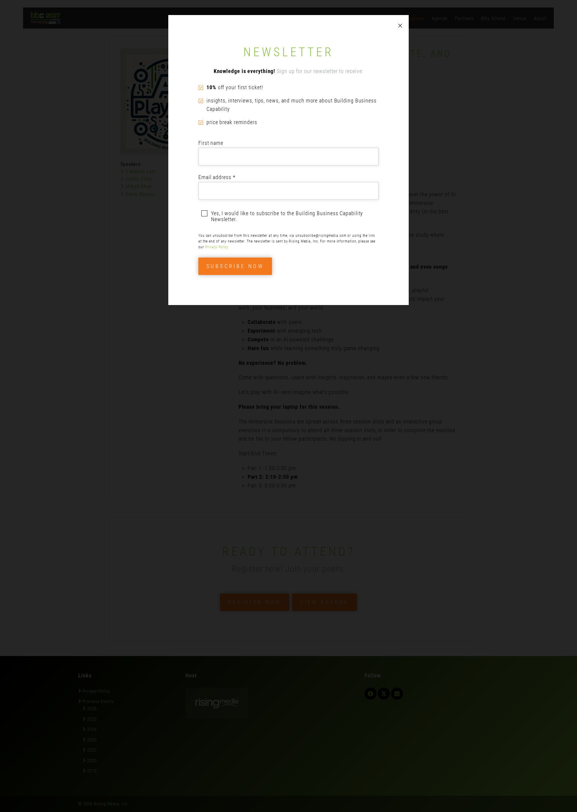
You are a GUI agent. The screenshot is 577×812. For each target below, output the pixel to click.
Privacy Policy (217, 247)
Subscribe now (235, 266)
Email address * (217, 177)
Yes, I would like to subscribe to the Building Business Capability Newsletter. (287, 216)
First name (210, 143)
